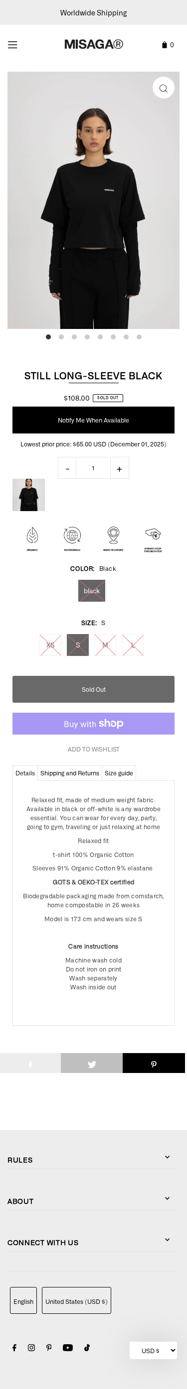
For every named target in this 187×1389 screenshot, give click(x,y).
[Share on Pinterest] (154, 1063)
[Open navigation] (24, 43)
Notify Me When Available (93, 420)
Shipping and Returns (69, 772)
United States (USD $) (76, 1301)
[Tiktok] (87, 1349)
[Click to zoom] (164, 88)
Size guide (119, 772)
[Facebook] (14, 1349)
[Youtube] (68, 1349)
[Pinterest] (49, 1349)
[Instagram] (31, 1349)
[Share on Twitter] (92, 1063)
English (23, 1301)
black (92, 590)
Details (25, 772)
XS (50, 644)
